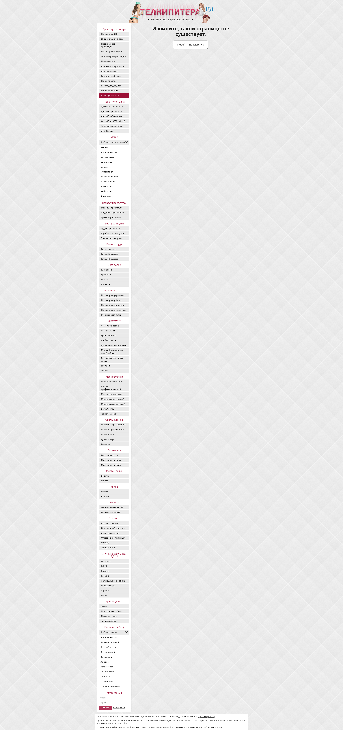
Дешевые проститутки (112, 106)
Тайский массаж (109, 413)
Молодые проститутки (112, 207)
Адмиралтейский (108, 637)
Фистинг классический (112, 507)
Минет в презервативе (112, 429)
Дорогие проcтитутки (111, 111)
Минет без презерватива (113, 424)
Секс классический (110, 325)
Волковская (106, 186)
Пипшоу (105, 542)
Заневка (104, 661)
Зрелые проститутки (111, 217)
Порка (104, 595)
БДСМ (104, 566)
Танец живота (108, 547)
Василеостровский (109, 642)
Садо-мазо (106, 561)
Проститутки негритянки (113, 310)
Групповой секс (108, 335)
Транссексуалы (108, 621)
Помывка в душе (109, 616)
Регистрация (119, 707)
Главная (100, 727)
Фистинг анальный (110, 512)
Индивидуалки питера (112, 38)
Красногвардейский (110, 686)
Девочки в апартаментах (113, 66)
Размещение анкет (110, 95)
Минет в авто (107, 434)
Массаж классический (112, 381)
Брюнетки (106, 274)
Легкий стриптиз (109, 523)
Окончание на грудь (111, 465)
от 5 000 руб (107, 131)
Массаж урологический (112, 399)
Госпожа (105, 571)
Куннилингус (107, 439)
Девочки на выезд (110, 71)
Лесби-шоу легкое (110, 533)
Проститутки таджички (112, 305)
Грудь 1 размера (109, 249)
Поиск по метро (109, 80)
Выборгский (106, 656)
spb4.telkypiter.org (206, 716)
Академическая (107, 157)
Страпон (105, 590)
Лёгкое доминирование (113, 580)
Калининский (107, 671)
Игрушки (105, 365)
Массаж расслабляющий (113, 404)
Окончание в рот (109, 455)
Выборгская (106, 191)
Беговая (104, 167)
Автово (104, 147)
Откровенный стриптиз (112, 528)
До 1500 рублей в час (111, 116)
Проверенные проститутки (108, 45)
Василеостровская (109, 176)
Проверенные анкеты (159, 727)
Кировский (105, 676)
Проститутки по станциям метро (187, 727)
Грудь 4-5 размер (109, 258)
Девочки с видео (139, 727)
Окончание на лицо (111, 460)
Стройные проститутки (112, 233)
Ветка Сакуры (107, 408)
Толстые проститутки (111, 238)
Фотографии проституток (117, 727)
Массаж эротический (111, 394)
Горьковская (106, 196)
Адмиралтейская (108, 152)
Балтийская (106, 162)
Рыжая (104, 279)
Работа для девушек (111, 85)
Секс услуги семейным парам (112, 359)
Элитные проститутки (112, 126)
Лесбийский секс (109, 340)
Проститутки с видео (111, 51)
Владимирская (107, 181)
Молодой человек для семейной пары (112, 351)
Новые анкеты (108, 61)
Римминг (105, 444)
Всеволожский (107, 652)
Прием (104, 480)
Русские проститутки (111, 314)
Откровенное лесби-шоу (113, 537)
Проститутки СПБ (109, 34)
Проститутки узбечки (111, 300)
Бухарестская (106, 171)
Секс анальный (108, 330)
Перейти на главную (190, 44)
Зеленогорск (106, 666)
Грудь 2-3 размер (109, 254)
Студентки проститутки (112, 212)
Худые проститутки (110, 228)
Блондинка (106, 269)
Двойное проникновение (113, 345)
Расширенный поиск (111, 76)
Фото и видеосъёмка (111, 611)
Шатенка (105, 284)
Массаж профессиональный (111, 388)
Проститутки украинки (112, 295)
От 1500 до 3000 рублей (113, 121)
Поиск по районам (110, 90)
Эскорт (104, 606)
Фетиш (104, 370)
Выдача (105, 475)
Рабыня (105, 575)
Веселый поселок (109, 647)
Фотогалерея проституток (113, 56)
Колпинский (106, 681)
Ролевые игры (108, 585)
